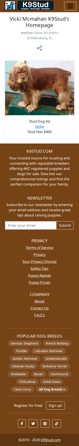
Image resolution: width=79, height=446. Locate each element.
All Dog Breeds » (52, 389)
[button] (22, 423)
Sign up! (55, 405)
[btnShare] (39, 48)
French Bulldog (57, 343)
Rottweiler (18, 374)
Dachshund (59, 374)
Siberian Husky (23, 366)
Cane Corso (22, 389)
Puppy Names (39, 275)
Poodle (21, 351)
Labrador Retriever (49, 351)
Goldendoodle (56, 358)
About (39, 301)
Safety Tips (39, 268)
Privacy (39, 254)
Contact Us (40, 308)
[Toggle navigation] (70, 6)
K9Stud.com (51, 440)
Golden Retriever (25, 358)
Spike (39, 126)
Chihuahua (27, 382)
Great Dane (51, 382)
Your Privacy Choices (39, 261)
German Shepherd (24, 343)
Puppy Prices (39, 282)
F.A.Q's (39, 315)
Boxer (38, 374)
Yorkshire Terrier (54, 366)
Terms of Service (39, 247)
